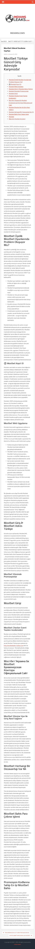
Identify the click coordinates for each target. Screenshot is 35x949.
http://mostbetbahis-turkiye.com (13, 645)
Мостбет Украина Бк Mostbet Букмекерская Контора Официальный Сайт (20, 103)
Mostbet (11, 116)
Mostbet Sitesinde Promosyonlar (19, 91)
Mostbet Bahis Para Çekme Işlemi (19, 114)
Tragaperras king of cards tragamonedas (17, 932)
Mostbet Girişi (13, 93)
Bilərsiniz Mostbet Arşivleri (17, 119)
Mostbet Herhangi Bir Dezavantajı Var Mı (21, 112)
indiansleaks (17, 33)
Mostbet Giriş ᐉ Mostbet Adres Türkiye (21, 89)
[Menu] (3, 2)
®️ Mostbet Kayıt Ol (15, 84)
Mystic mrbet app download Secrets (19, 935)
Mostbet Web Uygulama (16, 86)
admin (5, 54)
